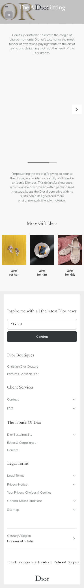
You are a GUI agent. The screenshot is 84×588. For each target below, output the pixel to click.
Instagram (26, 562)
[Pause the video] (9, 14)
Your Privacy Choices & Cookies (29, 492)
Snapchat (75, 562)
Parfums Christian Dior (23, 374)
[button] (77, 109)
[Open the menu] (8, 7)
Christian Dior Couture (22, 366)
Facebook (45, 562)
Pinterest (60, 562)
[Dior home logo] (42, 7)
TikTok (12, 562)
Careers (12, 450)
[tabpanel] (42, 113)
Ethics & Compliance (21, 442)
